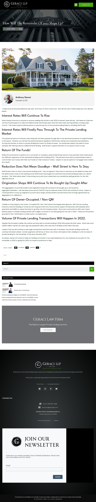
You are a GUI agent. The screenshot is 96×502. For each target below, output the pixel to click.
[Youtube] (56, 388)
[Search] (91, 269)
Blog (20, 29)
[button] (76, 5)
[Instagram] (45, 388)
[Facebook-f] (50, 388)
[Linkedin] (39, 388)
